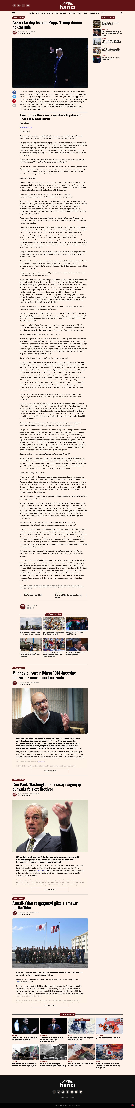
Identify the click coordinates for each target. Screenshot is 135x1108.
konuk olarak (41, 870)
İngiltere (71, 585)
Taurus (63, 587)
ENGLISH (103, 13)
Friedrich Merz (61, 585)
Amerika (31, 13)
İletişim (72, 1097)
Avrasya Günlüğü (94, 13)
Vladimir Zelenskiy (26, 588)
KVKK (67, 1097)
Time (18, 982)
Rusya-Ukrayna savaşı (52, 587)
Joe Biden (78, 585)
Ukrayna (70, 587)
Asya (37, 13)
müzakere (30, 587)
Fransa (53, 585)
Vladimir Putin (78, 587)
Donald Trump (44, 585)
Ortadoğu (50, 13)
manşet (22, 587)
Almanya (30, 585)
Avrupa (43, 13)
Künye (62, 1097)
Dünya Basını (71, 13)
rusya (42, 587)
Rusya (56, 13)
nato (36, 587)
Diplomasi (63, 13)
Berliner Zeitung (26, 127)
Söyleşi (79, 13)
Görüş (85, 13)
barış (36, 585)
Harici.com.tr (26, 33)
